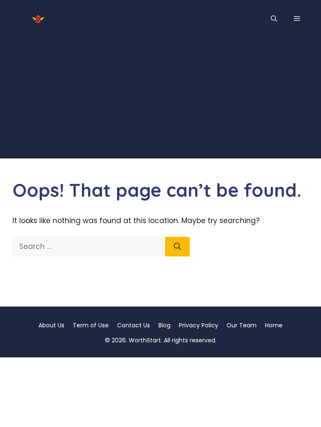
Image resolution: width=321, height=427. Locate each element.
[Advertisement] (160, 100)
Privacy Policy (198, 325)
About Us (51, 325)
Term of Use (91, 325)
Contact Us (133, 325)
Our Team (242, 325)
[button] (273, 18)
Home (274, 325)
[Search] (177, 247)
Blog (164, 325)
